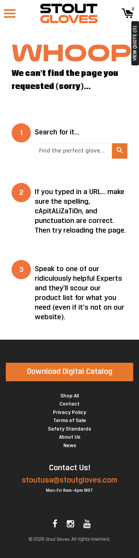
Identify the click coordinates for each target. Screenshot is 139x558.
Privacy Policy (69, 413)
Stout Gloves (58, 539)
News (69, 446)
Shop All (69, 396)
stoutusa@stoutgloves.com (69, 480)
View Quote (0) (135, 43)
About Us (69, 437)
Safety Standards (69, 429)
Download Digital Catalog (69, 372)
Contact (69, 404)
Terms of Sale (69, 421)
